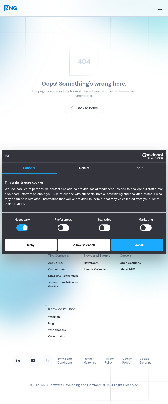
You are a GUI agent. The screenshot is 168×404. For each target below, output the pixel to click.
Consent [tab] (29, 168)
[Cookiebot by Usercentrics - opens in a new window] (145, 156)
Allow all (137, 245)
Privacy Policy (110, 361)
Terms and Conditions (65, 361)
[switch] (63, 227)
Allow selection (84, 245)
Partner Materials (90, 361)
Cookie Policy (127, 361)
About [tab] (138, 168)
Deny (30, 245)
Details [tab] (84, 168)
